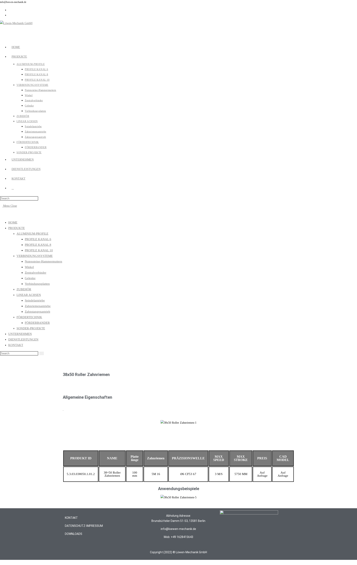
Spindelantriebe (35, 300)
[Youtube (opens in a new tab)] (9, 15)
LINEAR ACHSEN (29, 295)
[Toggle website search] (12, 188)
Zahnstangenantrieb (37, 311)
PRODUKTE (16, 228)
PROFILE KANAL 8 (38, 244)
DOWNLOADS (73, 533)
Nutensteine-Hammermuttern (43, 261)
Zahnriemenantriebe (38, 306)
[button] (66, 423)
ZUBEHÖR (24, 289)
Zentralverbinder (35, 272)
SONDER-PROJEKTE (31, 328)
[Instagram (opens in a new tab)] (9, 10)
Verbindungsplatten (37, 283)
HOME (12, 222)
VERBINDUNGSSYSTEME (35, 256)
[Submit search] (41, 353)
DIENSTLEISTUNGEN (23, 339)
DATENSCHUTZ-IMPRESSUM (84, 525)
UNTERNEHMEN (20, 334)
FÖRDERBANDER (37, 322)
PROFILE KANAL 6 (38, 239)
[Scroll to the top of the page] (1, 562)
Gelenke (30, 278)
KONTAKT (15, 345)
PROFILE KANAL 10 (39, 250)
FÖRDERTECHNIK (29, 317)
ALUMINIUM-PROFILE (32, 233)
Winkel (29, 267)
